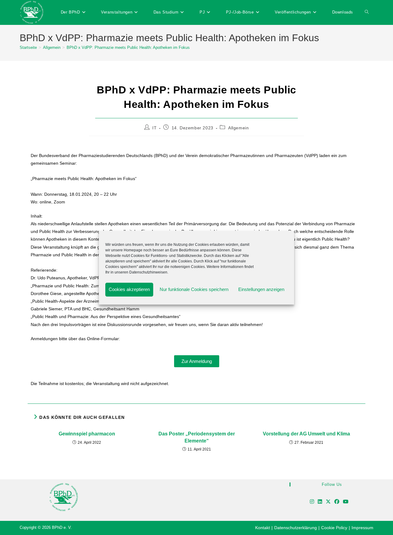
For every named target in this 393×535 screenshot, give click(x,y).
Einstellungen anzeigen (261, 289)
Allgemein (238, 127)
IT (154, 127)
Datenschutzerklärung (295, 527)
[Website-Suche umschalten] (366, 12)
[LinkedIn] (320, 502)
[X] (328, 502)
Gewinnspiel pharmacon (87, 433)
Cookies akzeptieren (129, 289)
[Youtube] (345, 502)
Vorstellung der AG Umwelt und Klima (306, 433)
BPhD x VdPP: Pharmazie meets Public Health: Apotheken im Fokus (128, 47)
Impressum (362, 527)
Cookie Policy (334, 527)
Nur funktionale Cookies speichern (194, 289)
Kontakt (262, 527)
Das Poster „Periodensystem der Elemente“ (196, 437)
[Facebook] (336, 502)
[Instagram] (312, 502)
